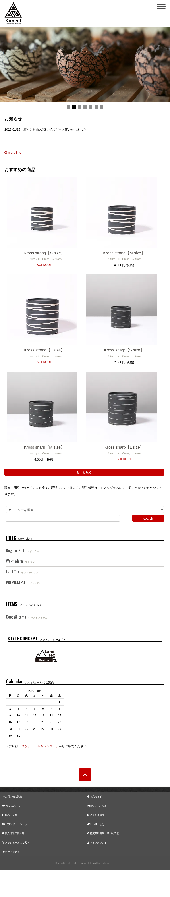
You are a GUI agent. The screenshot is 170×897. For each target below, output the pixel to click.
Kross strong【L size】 (44, 350)
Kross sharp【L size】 (124, 447)
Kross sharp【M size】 (44, 447)
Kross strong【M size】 (124, 253)
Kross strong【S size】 (44, 253)
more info (14, 152)
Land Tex (22, 572)
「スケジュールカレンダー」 (38, 746)
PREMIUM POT (23, 582)
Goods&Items (27, 617)
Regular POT (22, 550)
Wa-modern (20, 561)
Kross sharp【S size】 (124, 350)
